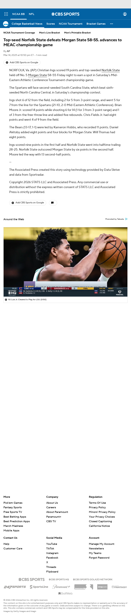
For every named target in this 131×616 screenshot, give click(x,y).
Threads (51, 567)
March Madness (13, 526)
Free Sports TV (12, 512)
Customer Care (12, 548)
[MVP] (102, 585)
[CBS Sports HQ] (59, 579)
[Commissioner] (83, 585)
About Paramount (57, 512)
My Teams (95, 553)
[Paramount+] (61, 586)
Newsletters (96, 548)
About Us (52, 503)
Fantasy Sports (12, 507)
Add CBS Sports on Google (24, 62)
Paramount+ (53, 516)
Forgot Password (99, 557)
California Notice (99, 522)
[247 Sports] (15, 586)
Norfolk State (110, 70)
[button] (6, 14)
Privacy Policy (97, 507)
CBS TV (51, 521)
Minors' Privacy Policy (102, 512)
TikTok (50, 548)
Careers (51, 507)
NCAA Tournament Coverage (19, 32)
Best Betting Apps (14, 516)
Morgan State (37, 75)
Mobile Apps (11, 530)
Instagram (52, 553)
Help (6, 544)
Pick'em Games (12, 503)
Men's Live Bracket (49, 32)
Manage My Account (101, 544)
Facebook (52, 557)
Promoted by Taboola (114, 219)
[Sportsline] (39, 586)
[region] (65, 262)
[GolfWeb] (65, 593)
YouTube (51, 544)
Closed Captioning (100, 518)
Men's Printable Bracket (77, 32)
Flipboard (52, 571)
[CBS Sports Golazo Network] (93, 579)
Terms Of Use (97, 503)
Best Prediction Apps (16, 521)
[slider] (65, 287)
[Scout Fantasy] (119, 586)
